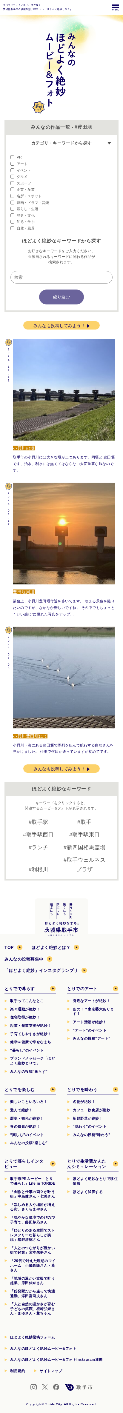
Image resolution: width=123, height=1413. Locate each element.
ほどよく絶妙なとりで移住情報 (95, 1181)
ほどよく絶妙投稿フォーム (32, 1337)
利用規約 (17, 1371)
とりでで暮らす (19, 988)
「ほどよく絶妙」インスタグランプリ (41, 970)
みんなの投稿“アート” (91, 1038)
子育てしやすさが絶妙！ (30, 1034)
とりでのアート (82, 988)
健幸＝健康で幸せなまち (30, 1042)
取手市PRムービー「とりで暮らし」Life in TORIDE (33, 1181)
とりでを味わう (82, 1089)
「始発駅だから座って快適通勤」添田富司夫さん (32, 1293)
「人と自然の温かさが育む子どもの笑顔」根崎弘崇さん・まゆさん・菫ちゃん (32, 1308)
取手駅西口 (40, 835)
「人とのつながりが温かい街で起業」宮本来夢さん (32, 1250)
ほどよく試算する (88, 1192)
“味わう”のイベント (90, 1126)
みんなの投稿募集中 (24, 959)
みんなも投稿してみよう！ (59, 325)
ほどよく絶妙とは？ (51, 947)
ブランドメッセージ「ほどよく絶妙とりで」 (32, 1060)
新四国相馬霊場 (86, 847)
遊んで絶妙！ (21, 1110)
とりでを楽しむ (19, 1089)
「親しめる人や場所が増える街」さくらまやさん (32, 1207)
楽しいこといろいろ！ (28, 1102)
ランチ (40, 847)
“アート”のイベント (90, 1030)
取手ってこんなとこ (27, 1001)
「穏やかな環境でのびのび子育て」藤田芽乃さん (32, 1219)
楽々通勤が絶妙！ (25, 1009)
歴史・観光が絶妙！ (27, 1118)
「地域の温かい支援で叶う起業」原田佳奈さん (32, 1280)
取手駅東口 (86, 835)
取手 (86, 822)
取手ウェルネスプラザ (86, 864)
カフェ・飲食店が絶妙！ (93, 1110)
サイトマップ (51, 1371)
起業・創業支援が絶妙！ (30, 1025)
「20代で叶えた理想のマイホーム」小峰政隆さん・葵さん (33, 1265)
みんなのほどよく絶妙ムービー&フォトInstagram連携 (56, 1359)
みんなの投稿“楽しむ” (29, 1143)
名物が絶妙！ (84, 1102)
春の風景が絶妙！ (25, 1126)
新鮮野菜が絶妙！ (88, 1118)
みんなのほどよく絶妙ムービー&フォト (43, 1348)
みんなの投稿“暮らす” (29, 1071)
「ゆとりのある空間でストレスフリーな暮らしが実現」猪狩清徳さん (32, 1235)
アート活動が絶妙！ (90, 1022)
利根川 (40, 869)
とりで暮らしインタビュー (24, 1164)
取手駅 (40, 822)
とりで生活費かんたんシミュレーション (86, 1164)
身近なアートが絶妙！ (91, 1001)
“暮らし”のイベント (27, 1050)
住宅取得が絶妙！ (25, 1017)
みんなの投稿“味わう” (91, 1135)
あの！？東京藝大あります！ (93, 1011)
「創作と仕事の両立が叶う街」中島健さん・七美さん (32, 1194)
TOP (9, 947)
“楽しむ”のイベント (27, 1135)
